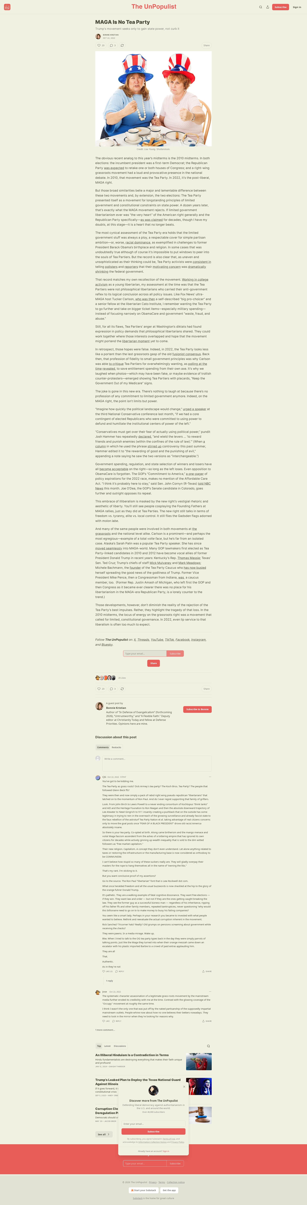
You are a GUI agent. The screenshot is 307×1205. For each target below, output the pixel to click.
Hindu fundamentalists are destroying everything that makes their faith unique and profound (138, 1061)
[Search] (260, 7)
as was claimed (152, 220)
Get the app (169, 1190)
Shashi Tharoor (117, 1066)
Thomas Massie (188, 558)
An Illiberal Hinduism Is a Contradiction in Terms (132, 1055)
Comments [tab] (103, 747)
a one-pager (195, 474)
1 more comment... (105, 1029)
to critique (116, 364)
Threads (143, 640)
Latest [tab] (107, 1046)
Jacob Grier (110, 1121)
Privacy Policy (177, 1142)
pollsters (111, 267)
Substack (137, 1198)
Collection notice (176, 1182)
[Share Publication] (267, 7)
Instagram (198, 640)
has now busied (195, 568)
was (181, 577)
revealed (108, 368)
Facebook (183, 640)
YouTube (157, 640)
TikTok (169, 640)
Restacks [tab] (116, 747)
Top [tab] (99, 1046)
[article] (153, 1063)
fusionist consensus (186, 354)
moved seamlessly (108, 548)
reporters (131, 267)
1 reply (109, 980)
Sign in (297, 7)
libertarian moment (136, 341)
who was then (145, 299)
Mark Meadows (189, 563)
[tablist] (109, 747)
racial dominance (138, 242)
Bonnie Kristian (110, 35)
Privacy (153, 1182)
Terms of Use (169, 1138)
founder (135, 568)
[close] (184, 1086)
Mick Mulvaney (160, 563)
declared (144, 436)
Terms (161, 1182)
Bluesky (107, 644)
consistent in (202, 262)
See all (102, 1134)
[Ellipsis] (210, 776)
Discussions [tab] (120, 1046)
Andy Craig (113, 1095)
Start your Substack (145, 1190)
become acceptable (113, 469)
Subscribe (281, 7)
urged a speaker (194, 409)
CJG (104, 776)
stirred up (154, 446)
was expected (114, 168)
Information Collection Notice (152, 1142)
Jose (104, 991)
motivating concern (167, 267)
